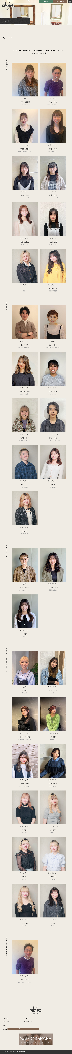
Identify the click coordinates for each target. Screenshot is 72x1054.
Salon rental (60, 1)
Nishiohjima (37, 50)
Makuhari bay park (38, 53)
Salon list (6, 1021)
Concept (5, 1018)
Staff (4, 1025)
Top (4, 38)
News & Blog (28, 1021)
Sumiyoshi (16, 50)
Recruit (46, 1)
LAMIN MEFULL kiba (53, 50)
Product (26, 1018)
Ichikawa (26, 50)
